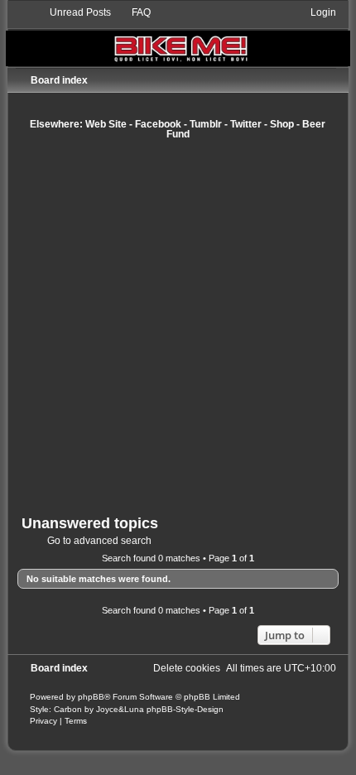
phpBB (91, 696)
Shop (282, 124)
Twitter (246, 124)
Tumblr (206, 124)
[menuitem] (73, 12)
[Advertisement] (178, 327)
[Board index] (178, 36)
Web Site (106, 124)
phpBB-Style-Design (185, 709)
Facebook (158, 124)
